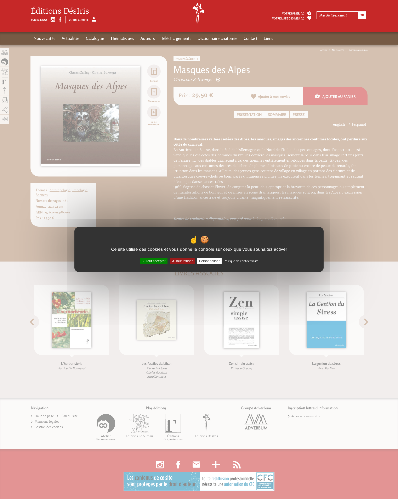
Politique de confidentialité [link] (241, 261)
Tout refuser (184, 261)
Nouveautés (44, 38)
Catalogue (95, 38)
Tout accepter (155, 261)
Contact (250, 38)
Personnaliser (209, 261)
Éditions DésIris (60, 11)
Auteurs (147, 38)
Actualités (71, 38)
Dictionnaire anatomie (217, 38)
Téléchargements (176, 38)
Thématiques (122, 38)
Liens (268, 38)
